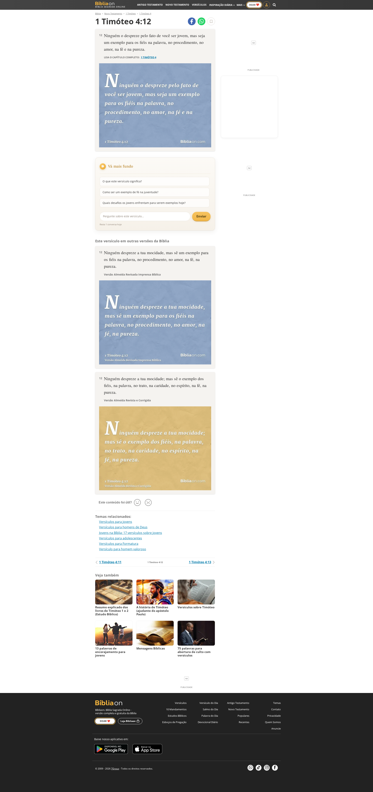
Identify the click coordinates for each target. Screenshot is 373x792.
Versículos (199, 4)
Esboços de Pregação (174, 722)
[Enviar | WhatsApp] (201, 21)
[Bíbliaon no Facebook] (275, 768)
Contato (276, 709)
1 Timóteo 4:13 (200, 562)
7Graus (115, 768)
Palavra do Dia (209, 715)
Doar (254, 4)
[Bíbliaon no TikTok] (258, 768)
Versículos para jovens (115, 522)
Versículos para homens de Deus (123, 527)
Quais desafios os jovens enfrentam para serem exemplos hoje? (144, 203)
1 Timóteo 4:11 (110, 562)
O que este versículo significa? (122, 181)
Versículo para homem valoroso (122, 549)
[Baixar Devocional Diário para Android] (111, 749)
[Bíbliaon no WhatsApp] (250, 768)
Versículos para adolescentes (120, 538)
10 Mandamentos (176, 709)
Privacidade (274, 715)
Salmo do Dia (210, 709)
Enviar (201, 216)
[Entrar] (266, 4)
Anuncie (276, 728)
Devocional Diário (208, 722)
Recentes (244, 722)
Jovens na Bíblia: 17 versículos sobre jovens (130, 533)
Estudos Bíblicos (177, 715)
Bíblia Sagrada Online (110, 6)
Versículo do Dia (209, 703)
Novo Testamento (177, 4)
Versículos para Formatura (118, 544)
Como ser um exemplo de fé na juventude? (130, 192)
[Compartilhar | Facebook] (192, 21)
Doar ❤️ (105, 721)
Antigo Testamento (150, 4)
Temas (277, 703)
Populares (243, 715)
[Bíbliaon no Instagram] (267, 768)
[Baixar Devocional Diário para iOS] (147, 749)
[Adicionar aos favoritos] (211, 21)
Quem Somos (273, 722)
